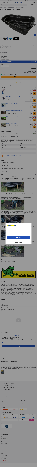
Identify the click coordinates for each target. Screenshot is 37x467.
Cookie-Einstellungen (23, 233)
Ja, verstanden (18, 237)
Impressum (20, 242)
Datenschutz (16, 242)
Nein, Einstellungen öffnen (18, 240)
